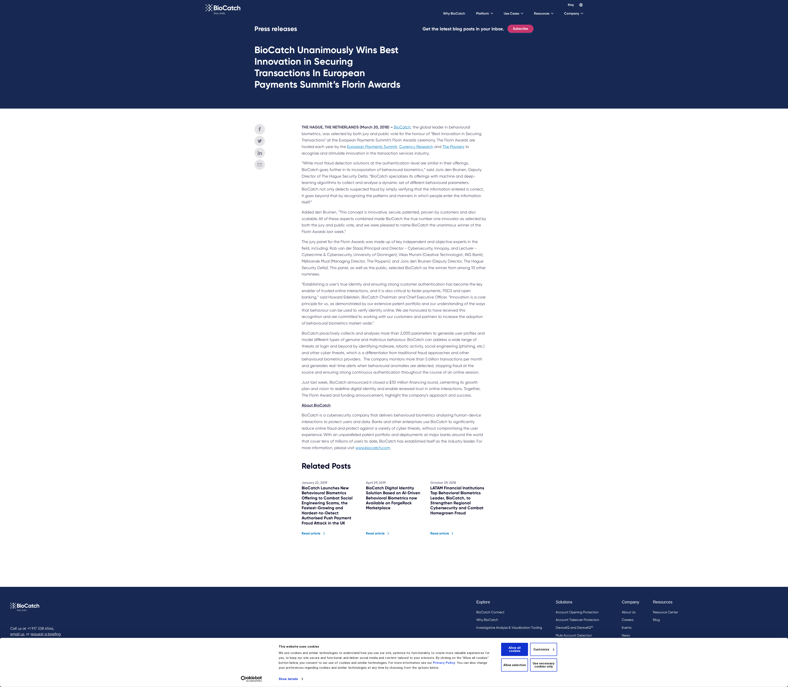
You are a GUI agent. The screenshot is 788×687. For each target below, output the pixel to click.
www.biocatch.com (372, 447)
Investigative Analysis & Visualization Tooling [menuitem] (509, 628)
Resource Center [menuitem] (665, 612)
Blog (571, 4)
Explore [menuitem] (483, 602)
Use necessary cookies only (543, 665)
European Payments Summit (372, 146)
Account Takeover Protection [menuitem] (577, 620)
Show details (288, 679)
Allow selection (514, 665)
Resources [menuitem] (662, 602)
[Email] (259, 164)
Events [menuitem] (626, 628)
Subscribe (520, 29)
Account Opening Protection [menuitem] (577, 612)
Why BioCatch (454, 13)
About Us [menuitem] (629, 612)
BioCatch (402, 127)
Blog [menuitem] (656, 620)
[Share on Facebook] (259, 129)
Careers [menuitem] (627, 620)
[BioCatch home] (223, 9)
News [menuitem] (626, 635)
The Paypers (453, 146)
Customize (541, 649)
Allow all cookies (515, 649)
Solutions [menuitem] (564, 602)
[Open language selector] (581, 5)
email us (17, 634)
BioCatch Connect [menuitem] (490, 612)
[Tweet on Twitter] (259, 141)
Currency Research (416, 146)
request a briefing (46, 634)
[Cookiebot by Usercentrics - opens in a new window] (251, 679)
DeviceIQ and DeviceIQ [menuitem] (574, 627)
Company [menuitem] (630, 602)
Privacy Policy (444, 663)
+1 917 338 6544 (40, 628)
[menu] (577, 627)
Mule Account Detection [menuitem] (574, 635)
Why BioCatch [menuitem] (487, 620)
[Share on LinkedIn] (259, 153)
